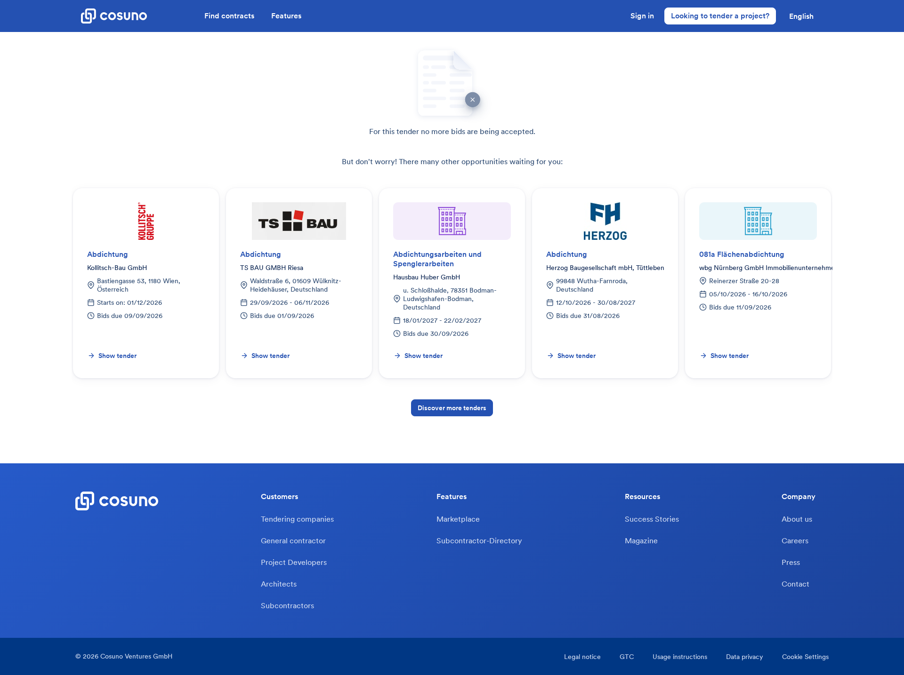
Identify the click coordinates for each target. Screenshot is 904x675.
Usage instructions (680, 656)
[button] (801, 16)
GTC (627, 656)
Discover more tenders (452, 408)
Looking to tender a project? (720, 15)
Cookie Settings (805, 656)
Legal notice (582, 656)
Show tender (117, 355)
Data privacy (744, 656)
